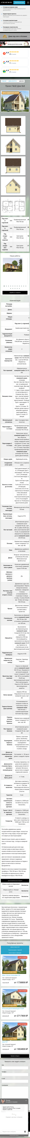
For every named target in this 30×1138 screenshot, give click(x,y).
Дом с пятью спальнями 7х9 (11, 975)
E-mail (3, 1078)
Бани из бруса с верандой (15, 952)
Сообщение (5, 1085)
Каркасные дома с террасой (15, 950)
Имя (3, 1065)
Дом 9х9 (5, 1042)
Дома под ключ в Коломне (17, 36)
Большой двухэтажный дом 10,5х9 (13, 1008)
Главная (4, 81)
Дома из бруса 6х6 (15, 947)
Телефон (4, 1071)
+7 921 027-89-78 (6, 2)
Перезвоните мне (19, 2)
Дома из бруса (13, 81)
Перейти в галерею (15, 292)
